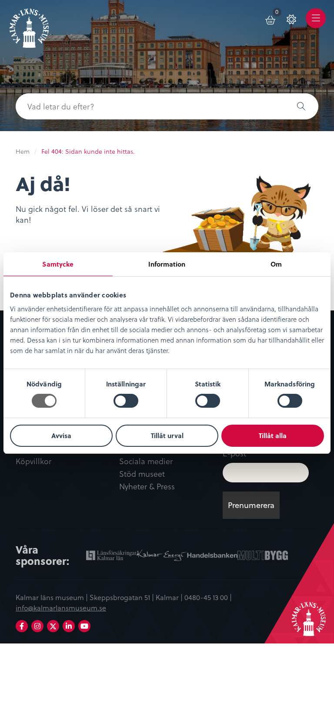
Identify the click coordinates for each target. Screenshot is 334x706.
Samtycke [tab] (57, 264)
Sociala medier (146, 461)
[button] (301, 106)
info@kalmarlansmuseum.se (61, 607)
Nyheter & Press (147, 486)
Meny (316, 24)
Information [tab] (166, 264)
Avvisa (61, 435)
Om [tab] (276, 264)
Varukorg (278, 13)
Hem (23, 151)
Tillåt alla (273, 435)
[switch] (126, 401)
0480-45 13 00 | (208, 597)
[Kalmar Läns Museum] (29, 25)
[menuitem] (271, 18)
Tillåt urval (167, 435)
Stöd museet (142, 473)
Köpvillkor (33, 461)
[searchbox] (150, 106)
